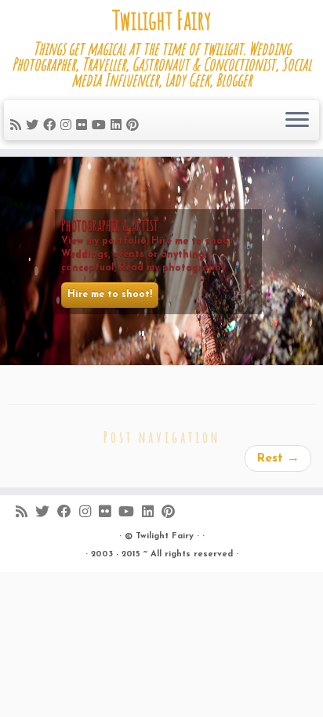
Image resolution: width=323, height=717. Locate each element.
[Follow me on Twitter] (34, 126)
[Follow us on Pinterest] (134, 126)
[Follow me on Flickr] (84, 126)
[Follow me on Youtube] (101, 126)
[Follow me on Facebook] (51, 126)
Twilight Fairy (161, 20)
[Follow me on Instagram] (68, 126)
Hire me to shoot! (109, 294)
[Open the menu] (297, 120)
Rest (277, 458)
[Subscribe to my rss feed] (18, 126)
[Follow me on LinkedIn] (118, 126)
